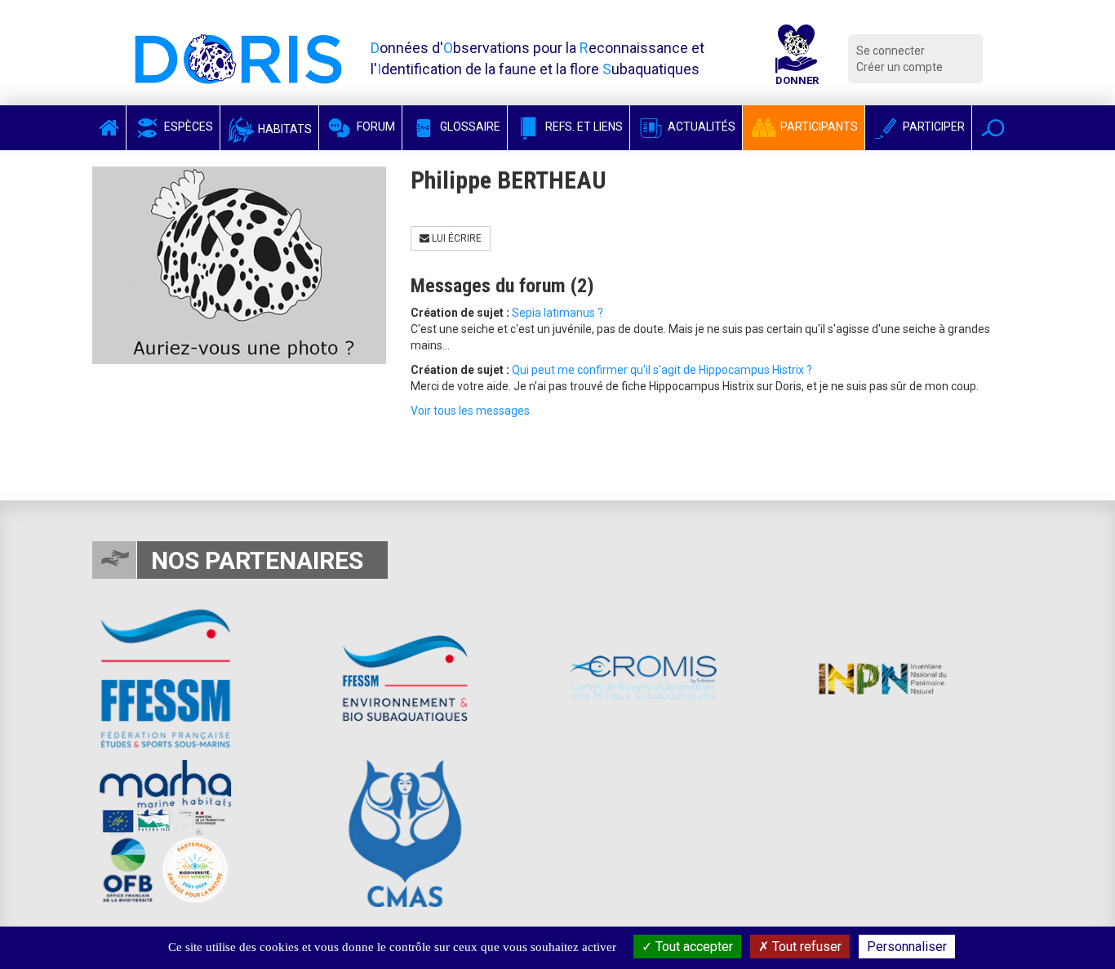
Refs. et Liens (583, 126)
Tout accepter (692, 946)
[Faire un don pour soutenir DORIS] (796, 58)
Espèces (187, 126)
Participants (818, 126)
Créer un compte (899, 66)
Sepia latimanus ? (557, 312)
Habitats (283, 129)
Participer (932, 126)
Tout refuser (805, 946)
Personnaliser (907, 946)
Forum (374, 126)
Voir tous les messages (470, 410)
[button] (993, 127)
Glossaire (469, 126)
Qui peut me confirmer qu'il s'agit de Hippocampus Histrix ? (662, 369)
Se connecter (890, 50)
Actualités (700, 126)
